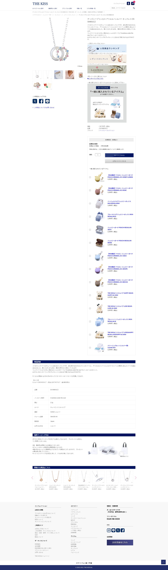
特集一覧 (79, 8)
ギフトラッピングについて (43, 521)
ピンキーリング (75, 542)
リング (73, 540)
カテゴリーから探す (38, 8)
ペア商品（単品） (76, 530)
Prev (32, 478)
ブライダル (74, 522)
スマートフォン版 (81, 563)
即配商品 (73, 524)
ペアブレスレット (76, 528)
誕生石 (73, 520)
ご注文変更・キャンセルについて (45, 531)
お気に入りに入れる (119, 161)
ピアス (73, 550)
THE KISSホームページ (42, 556)
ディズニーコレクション (107, 130)
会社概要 (37, 546)
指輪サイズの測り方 (41, 515)
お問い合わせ (39, 552)
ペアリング (74, 510)
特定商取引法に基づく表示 (43, 548)
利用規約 (37, 544)
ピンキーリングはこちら (95, 78)
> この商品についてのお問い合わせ (43, 107)
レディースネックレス (69, 15)
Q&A (36, 535)
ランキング (74, 526)
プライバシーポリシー (42, 550)
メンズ (73, 516)
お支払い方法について (42, 529)
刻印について (39, 519)
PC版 (90, 563)
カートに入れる (119, 155)
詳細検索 (73, 532)
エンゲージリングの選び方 (43, 517)
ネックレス (57, 15)
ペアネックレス (75, 512)
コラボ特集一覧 (91, 8)
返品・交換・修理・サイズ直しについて (47, 533)
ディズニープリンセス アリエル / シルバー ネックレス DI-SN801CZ (96, 15)
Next (136, 478)
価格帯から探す (52, 8)
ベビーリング (75, 552)
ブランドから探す (67, 8)
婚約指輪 (73, 546)
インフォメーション (119, 3)
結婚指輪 (73, 544)
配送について (39, 537)
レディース (74, 514)
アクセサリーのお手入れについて (45, 513)
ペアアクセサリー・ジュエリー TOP (42, 15)
